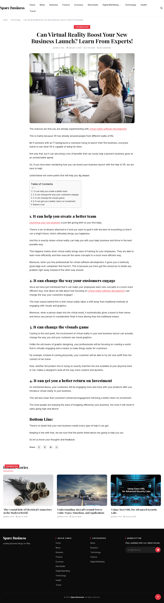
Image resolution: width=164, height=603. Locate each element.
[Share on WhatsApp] (56, 447)
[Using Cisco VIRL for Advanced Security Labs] (136, 490)
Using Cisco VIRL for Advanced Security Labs (134, 511)
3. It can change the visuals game (48, 198)
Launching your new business (44, 222)
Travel (32, 11)
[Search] (161, 8)
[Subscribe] (157, 549)
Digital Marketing (111, 5)
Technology (130, 5)
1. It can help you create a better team (50, 191)
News (42, 5)
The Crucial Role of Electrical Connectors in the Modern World (28, 511)
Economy (78, 5)
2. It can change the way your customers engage (56, 194)
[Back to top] (158, 597)
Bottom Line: (39, 204)
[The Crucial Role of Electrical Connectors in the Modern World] (28, 490)
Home (32, 5)
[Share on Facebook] (44, 447)
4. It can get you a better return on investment (54, 201)
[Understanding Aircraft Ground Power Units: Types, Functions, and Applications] (82, 490)
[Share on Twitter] (39, 447)
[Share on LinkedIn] (50, 447)
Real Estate (93, 5)
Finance (66, 5)
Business (53, 5)
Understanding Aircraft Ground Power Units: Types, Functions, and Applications (80, 511)
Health (144, 5)
